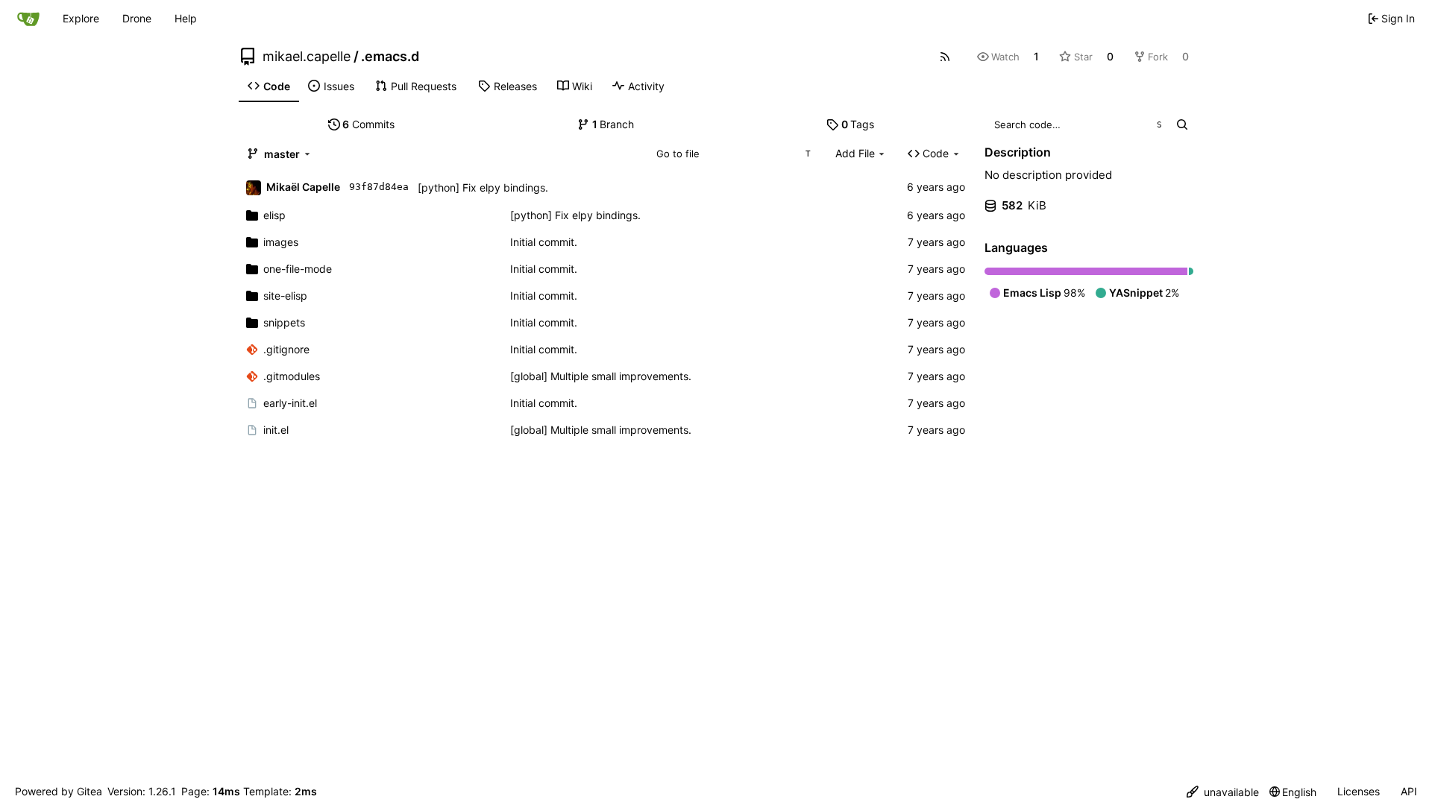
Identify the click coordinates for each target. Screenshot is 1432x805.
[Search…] (1181, 124)
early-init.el (290, 403)
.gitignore (286, 349)
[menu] (1223, 792)
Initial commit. (543, 242)
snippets (284, 322)
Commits (368, 124)
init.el (276, 429)
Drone (136, 18)
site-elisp (285, 295)
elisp (274, 215)
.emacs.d (390, 56)
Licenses (1358, 791)
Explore (81, 18)
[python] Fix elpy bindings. (483, 187)
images (280, 242)
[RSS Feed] (945, 56)
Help (186, 18)
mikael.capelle (307, 56)
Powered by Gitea (58, 791)
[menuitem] (269, 86)
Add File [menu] (855, 153)
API (1409, 791)
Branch (613, 124)
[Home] (28, 18)
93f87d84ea (379, 186)
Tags (858, 124)
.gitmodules (291, 376)
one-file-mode (297, 268)
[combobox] (733, 153)
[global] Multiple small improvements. (600, 376)
